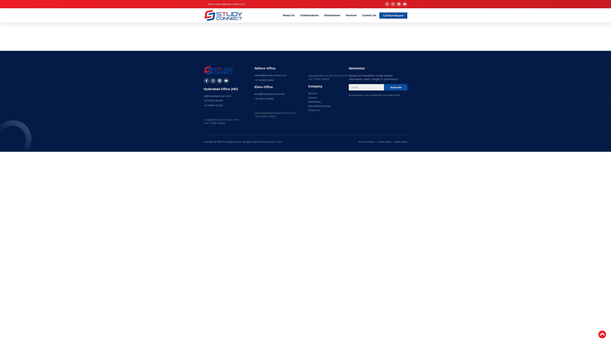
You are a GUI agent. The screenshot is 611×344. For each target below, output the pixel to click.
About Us (289, 15)
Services (351, 15)
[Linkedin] (398, 4)
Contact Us (369, 15)
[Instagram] (393, 4)
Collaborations (309, 15)
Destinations (332, 15)
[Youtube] (404, 4)
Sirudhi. (278, 141)
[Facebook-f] (387, 4)
